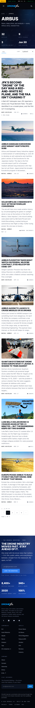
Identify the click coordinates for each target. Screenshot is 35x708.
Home (3, 13)
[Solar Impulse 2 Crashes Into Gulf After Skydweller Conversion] (17, 189)
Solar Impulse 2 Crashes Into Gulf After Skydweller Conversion (16, 204)
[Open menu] (3, 6)
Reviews (21, 649)
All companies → (6, 649)
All (4, 51)
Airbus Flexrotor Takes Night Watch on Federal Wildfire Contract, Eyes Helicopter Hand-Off (16, 263)
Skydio (3, 635)
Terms (11, 704)
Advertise (4, 666)
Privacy (4, 704)
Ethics (3, 670)
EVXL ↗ (3, 673)
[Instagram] (19, 620)
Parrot (3, 639)
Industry (21, 652)
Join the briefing (11, 571)
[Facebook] (9, 620)
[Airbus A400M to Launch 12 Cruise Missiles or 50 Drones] (17, 295)
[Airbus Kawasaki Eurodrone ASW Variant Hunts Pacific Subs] (17, 131)
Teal (2, 645)
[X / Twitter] (3, 620)
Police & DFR (22, 639)
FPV (20, 645)
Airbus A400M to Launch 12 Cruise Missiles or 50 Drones (16, 309)
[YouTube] (14, 620)
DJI (2, 629)
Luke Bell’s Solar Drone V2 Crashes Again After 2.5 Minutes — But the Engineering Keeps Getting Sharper (17, 425)
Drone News (22, 629)
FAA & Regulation (24, 635)
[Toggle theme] (31, 6)
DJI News (21, 632)
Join (30, 686)
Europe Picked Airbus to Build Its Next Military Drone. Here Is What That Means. (16, 477)
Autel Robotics (5, 632)
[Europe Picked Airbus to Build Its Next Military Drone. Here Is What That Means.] (17, 462)
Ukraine (21, 642)
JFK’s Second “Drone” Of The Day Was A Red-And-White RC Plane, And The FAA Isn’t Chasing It (16, 90)
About (3, 660)
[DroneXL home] (13, 6)
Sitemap (17, 704)
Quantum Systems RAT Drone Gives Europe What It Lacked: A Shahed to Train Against (17, 364)
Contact (3, 663)
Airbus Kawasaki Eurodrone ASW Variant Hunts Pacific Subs (16, 146)
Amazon (3, 642)
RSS (23, 704)
